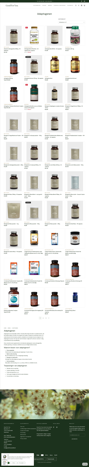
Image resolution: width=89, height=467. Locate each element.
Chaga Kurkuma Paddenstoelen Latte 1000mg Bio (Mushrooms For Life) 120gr (33, 252)
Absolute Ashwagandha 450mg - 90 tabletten (12, 49)
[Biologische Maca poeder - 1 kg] (14, 211)
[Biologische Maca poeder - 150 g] (34, 211)
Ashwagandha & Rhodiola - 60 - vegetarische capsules (31, 49)
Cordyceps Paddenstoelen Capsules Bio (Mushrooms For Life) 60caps (13, 281)
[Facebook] (81, 1)
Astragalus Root (48, 78)
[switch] (4, 464)
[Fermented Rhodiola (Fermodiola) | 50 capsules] (55, 297)
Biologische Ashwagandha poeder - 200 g (13, 165)
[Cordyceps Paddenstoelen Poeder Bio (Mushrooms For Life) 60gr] (34, 268)
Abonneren (74, 439)
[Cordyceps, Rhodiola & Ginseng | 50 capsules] (75, 268)
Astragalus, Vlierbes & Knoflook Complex (13, 106)
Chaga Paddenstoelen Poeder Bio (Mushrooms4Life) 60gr (73, 252)
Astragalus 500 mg (8, 78)
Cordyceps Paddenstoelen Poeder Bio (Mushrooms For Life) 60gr (33, 281)
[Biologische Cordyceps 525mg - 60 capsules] (34, 152)
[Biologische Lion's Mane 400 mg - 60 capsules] (55, 152)
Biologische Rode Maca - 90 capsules (73, 223)
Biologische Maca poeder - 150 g (32, 223)
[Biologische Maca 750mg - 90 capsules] (14, 181)
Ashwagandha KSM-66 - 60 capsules (53, 49)
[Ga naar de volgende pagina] (48, 318)
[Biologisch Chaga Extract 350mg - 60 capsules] (75, 93)
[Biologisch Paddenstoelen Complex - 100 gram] (75, 122)
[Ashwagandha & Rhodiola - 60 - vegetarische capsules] (34, 36)
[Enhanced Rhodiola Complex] (14, 297)
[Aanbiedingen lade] (81, 5)
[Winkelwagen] (84, 5)
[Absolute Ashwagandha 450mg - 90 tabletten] (14, 36)
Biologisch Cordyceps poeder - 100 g (33, 135)
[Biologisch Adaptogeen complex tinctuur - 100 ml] (55, 93)
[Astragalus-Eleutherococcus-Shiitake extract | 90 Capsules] (34, 93)
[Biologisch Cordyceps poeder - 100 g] (34, 122)
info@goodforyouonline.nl (10, 447)
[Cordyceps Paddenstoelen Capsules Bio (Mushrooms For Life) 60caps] (14, 268)
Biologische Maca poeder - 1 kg (11, 223)
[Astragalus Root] (55, 65)
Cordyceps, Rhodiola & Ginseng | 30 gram (54, 281)
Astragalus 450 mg (69, 49)
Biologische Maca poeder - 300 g (52, 223)
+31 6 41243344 (8, 444)
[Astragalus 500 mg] (14, 65)
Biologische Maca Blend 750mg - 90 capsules (53, 195)
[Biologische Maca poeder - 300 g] (55, 211)
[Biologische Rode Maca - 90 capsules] (75, 211)
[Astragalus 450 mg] (75, 36)
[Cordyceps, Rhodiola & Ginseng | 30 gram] (55, 268)
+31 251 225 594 (8, 441)
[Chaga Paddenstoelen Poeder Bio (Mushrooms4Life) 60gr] (75, 238)
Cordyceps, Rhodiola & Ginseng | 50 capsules (73, 281)
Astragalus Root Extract (70, 78)
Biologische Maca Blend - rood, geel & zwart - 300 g (33, 195)
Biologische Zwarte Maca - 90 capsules (13, 251)
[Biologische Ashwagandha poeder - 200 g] (14, 152)
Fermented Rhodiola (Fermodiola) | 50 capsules (54, 311)
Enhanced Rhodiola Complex (10, 310)
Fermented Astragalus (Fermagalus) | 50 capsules (33, 311)
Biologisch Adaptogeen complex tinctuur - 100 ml (55, 106)
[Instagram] (84, 1)
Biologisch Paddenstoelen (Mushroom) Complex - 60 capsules (54, 136)
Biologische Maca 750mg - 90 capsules (13, 194)
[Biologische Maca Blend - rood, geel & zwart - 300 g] (34, 181)
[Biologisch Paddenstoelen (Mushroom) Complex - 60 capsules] (55, 122)
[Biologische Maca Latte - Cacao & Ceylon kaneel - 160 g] (75, 181)
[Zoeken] (75, 5)
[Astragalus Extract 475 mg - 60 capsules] (34, 65)
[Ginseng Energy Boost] (75, 297)
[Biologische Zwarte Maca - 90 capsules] (14, 238)
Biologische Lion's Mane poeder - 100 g (74, 165)
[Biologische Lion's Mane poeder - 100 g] (75, 152)
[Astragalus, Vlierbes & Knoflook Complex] (14, 93)
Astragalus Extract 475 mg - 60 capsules (33, 78)
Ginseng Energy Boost (70, 310)
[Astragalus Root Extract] (75, 65)
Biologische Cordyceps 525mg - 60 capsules (32, 165)
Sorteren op (61, 19)
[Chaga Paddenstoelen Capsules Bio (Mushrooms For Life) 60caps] (55, 238)
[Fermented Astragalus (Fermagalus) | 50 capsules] (34, 297)
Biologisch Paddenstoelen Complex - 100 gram (74, 136)
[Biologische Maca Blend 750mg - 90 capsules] (55, 181)
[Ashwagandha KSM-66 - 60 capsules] (55, 36)
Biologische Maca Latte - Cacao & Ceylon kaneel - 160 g (75, 195)
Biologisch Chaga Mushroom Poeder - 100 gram (13, 136)
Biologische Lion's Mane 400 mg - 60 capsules (53, 165)
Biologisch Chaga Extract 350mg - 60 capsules (74, 106)
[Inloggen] (78, 5)
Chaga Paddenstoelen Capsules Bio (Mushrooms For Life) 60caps (53, 252)
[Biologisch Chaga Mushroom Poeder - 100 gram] (14, 122)
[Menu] (7, 455)
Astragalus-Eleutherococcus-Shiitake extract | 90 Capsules (33, 106)
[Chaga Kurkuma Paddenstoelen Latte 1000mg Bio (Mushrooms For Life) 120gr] (34, 238)
